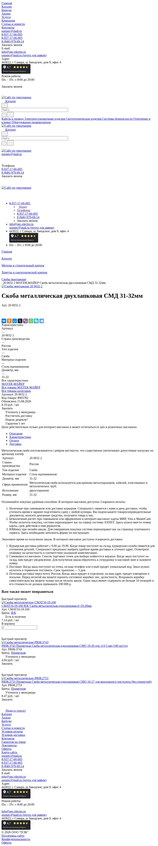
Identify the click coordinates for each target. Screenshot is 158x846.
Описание (16, 433)
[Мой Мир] (14, 321)
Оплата (14, 440)
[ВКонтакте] (4, 321)
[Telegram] (41, 321)
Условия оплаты (12, 731)
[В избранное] (3, 309)
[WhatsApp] (31, 321)
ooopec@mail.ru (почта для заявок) (24, 55)
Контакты (8, 738)
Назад (22, 206)
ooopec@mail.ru (12, 31)
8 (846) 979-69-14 (13, 41)
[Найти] (10, 114)
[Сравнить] (3, 313)
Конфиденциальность (16, 839)
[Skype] (36, 321)
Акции (6, 717)
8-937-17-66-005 (12, 34)
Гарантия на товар (14, 742)
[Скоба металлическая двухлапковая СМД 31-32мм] (22, 286)
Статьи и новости (13, 728)
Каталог (7, 714)
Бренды (7, 721)
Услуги (6, 724)
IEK (13, 612)
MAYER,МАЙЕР (13, 384)
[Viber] (25, 321)
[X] (20, 321)
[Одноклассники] (9, 321)
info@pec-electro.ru (14, 51)
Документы (9, 745)
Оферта (6, 748)
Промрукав (18, 652)
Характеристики (20, 437)
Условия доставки (13, 735)
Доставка (15, 444)
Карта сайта (9, 752)
